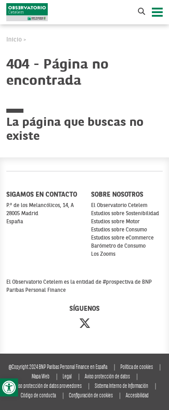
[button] (9, 387)
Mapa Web (41, 376)
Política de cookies (136, 367)
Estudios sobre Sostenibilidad (125, 214)
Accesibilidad (137, 395)
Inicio (14, 40)
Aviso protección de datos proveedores (48, 386)
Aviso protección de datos (107, 376)
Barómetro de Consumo (118, 246)
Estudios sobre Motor (115, 222)
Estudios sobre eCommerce (122, 238)
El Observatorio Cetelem (119, 205)
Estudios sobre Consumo (119, 230)
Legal (67, 376)
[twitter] (85, 324)
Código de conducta (38, 395)
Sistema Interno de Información (121, 386)
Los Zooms (103, 254)
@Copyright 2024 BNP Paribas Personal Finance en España (58, 367)
